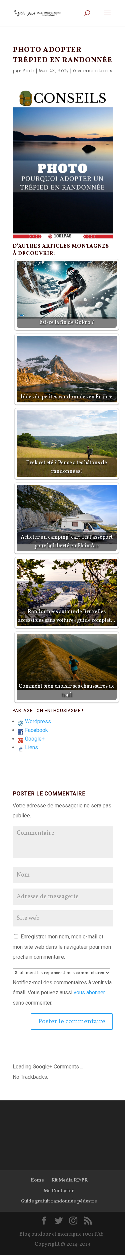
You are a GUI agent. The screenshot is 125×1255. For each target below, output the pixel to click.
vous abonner (89, 992)
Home (37, 1180)
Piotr (28, 71)
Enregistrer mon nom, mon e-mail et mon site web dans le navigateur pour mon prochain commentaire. (62, 946)
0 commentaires (93, 71)
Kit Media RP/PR (69, 1180)
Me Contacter (59, 1191)
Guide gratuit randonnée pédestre (59, 1201)
